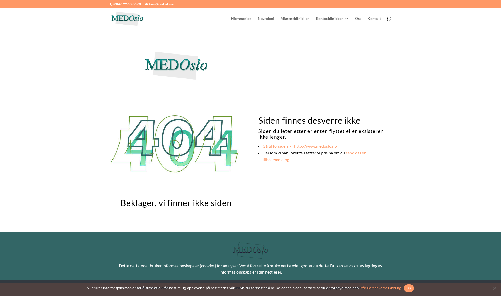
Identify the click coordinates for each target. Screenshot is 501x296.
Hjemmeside (241, 19)
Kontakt (374, 19)
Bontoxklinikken (329, 19)
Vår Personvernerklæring (381, 288)
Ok (409, 288)
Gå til (300, 145)
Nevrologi (266, 19)
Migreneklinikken (295, 19)
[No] (494, 288)
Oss (358, 19)
